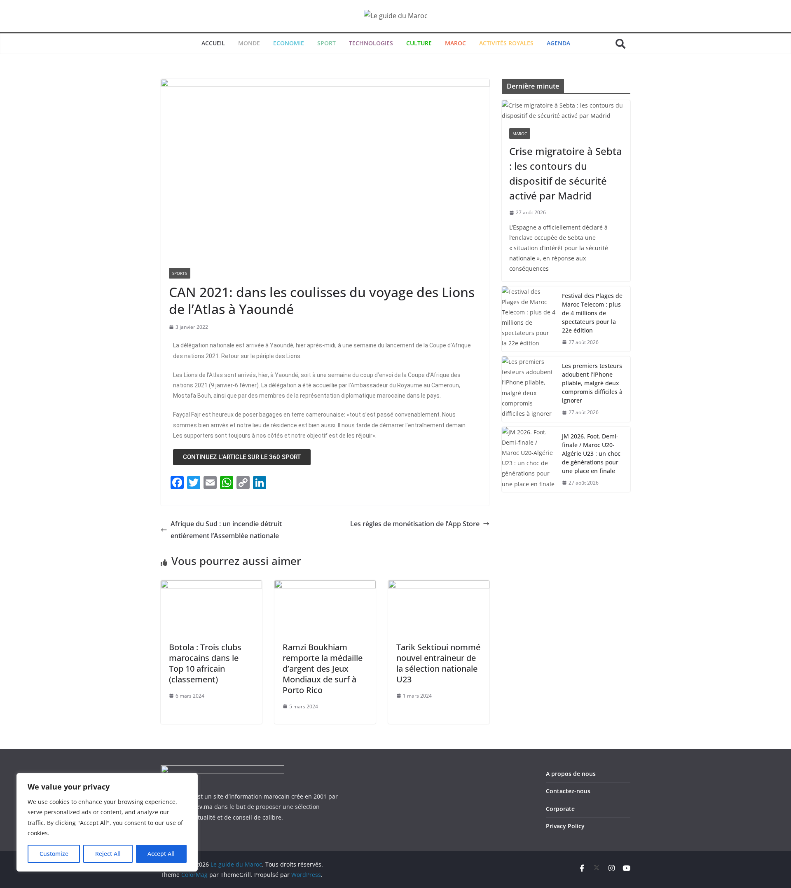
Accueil (213, 43)
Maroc (520, 133)
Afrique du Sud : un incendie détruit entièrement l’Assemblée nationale (226, 529)
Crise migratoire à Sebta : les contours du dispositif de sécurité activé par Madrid (565, 173)
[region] (107, 822)
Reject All (108, 854)
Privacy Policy (565, 826)
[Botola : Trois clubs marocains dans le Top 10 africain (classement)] (211, 585)
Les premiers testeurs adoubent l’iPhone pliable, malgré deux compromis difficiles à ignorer (592, 383)
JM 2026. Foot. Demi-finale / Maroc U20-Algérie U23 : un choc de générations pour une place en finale (591, 453)
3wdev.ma (199, 807)
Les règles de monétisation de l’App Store (415, 523)
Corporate (560, 809)
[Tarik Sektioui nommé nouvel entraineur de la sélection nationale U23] (438, 585)
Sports (179, 273)
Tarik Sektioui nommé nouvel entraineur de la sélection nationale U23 (438, 663)
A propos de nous (571, 774)
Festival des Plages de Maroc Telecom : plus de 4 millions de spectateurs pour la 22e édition (592, 313)
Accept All (161, 854)
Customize (54, 854)
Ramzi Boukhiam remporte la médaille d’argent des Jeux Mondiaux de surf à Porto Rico (323, 669)
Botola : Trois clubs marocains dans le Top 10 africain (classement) (205, 663)
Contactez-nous (568, 791)
